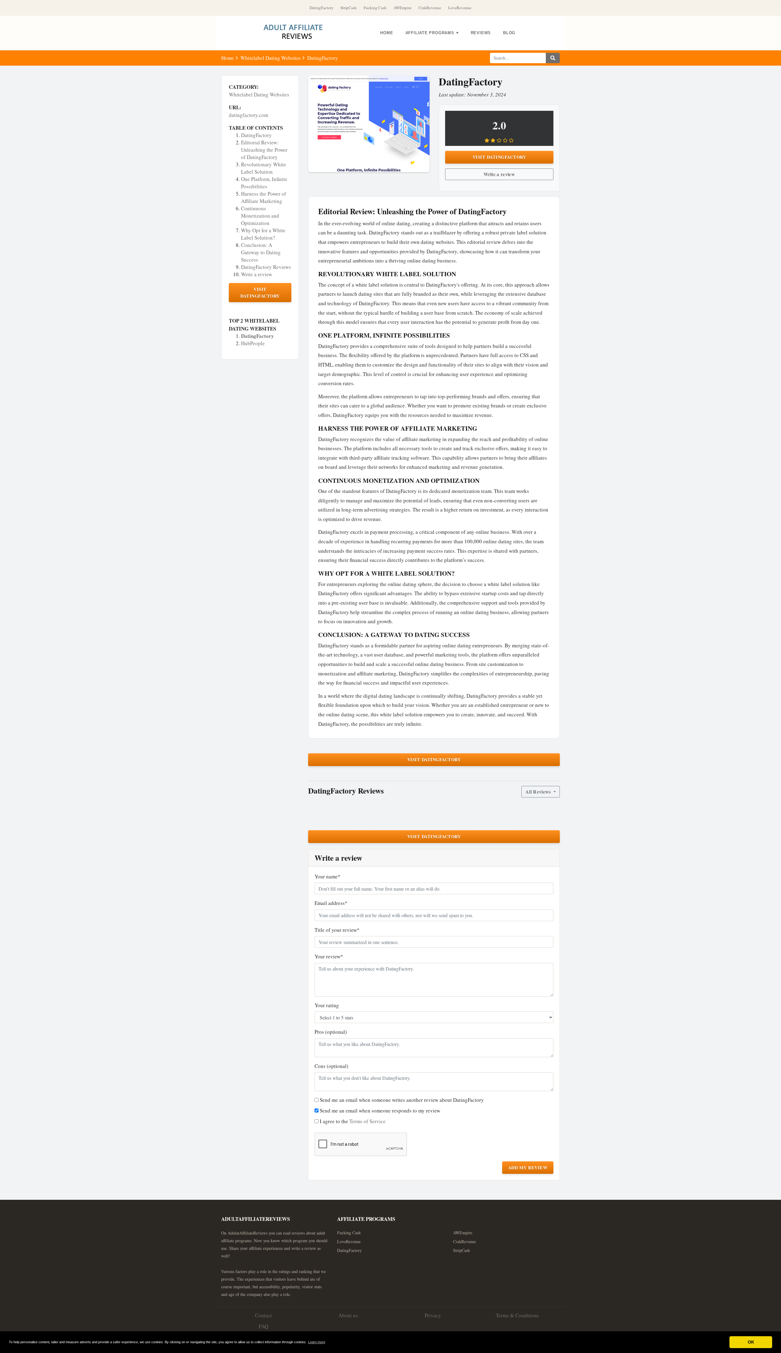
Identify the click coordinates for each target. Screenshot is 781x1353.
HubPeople (253, 343)
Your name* (327, 876)
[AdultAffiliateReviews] (298, 33)
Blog (509, 33)
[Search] (553, 58)
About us (348, 1315)
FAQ (263, 1326)
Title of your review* (337, 929)
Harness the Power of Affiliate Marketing (263, 197)
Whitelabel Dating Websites (270, 57)
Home (386, 33)
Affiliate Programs (429, 33)
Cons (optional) (331, 1065)
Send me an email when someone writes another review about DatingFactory (402, 1099)
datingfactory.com (248, 114)
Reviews (481, 33)
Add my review (528, 1167)
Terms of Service (367, 1121)
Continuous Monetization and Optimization (260, 215)
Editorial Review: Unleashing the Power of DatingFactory (264, 150)
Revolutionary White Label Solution (263, 168)
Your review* (329, 956)
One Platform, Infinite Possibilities (264, 182)
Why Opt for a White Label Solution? (263, 234)
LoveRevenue (459, 7)
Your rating (327, 1005)
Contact (263, 1315)
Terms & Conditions (517, 1315)
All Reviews (538, 791)
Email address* (331, 902)
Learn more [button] (316, 1342)
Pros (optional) (331, 1031)
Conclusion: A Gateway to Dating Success (261, 252)
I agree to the (353, 1121)
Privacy (433, 1315)
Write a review (256, 274)
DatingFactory (321, 7)
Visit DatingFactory (260, 292)
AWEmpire (403, 7)
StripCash (348, 7)
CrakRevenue (430, 7)
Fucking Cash (375, 7)
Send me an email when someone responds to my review (380, 1110)
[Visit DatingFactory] (369, 123)
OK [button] (751, 1342)
